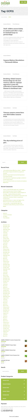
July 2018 (5, 299)
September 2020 (6, 269)
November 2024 (6, 226)
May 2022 (5, 244)
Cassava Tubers (6, 391)
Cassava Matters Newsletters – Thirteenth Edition (13, 61)
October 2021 (6, 253)
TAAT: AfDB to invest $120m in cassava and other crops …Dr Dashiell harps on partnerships (13, 31)
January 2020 (6, 276)
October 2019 (6, 281)
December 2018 (6, 291)
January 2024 (6, 238)
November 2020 (6, 266)
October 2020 (6, 267)
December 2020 (6, 264)
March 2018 (5, 305)
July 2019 (5, 282)
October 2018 (6, 295)
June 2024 (5, 234)
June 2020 (5, 272)
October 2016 (6, 328)
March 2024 (5, 237)
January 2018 (6, 308)
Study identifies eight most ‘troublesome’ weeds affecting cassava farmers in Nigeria (13, 205)
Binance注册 (5, 192)
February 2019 (6, 288)
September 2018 (6, 296)
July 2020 (5, 270)
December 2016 (6, 325)
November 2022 (6, 240)
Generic (4, 398)
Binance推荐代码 (6, 195)
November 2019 (6, 279)
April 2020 (5, 273)
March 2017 (5, 320)
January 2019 (6, 290)
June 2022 (5, 243)
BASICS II (5, 213)
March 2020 (5, 275)
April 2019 (5, 287)
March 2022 (5, 247)
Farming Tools (6, 394)
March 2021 (5, 260)
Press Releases (16, 24)
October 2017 (6, 311)
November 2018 (6, 293)
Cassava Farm (6, 380)
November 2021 (6, 252)
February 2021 (6, 261)
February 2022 (6, 249)
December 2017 (6, 310)
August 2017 (5, 313)
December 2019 (6, 278)
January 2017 (6, 323)
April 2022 (5, 246)
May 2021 (5, 258)
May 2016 (5, 336)
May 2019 (5, 285)
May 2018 (5, 302)
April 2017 (5, 319)
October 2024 (6, 227)
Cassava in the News (7, 214)
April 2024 (5, 235)
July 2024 (5, 232)
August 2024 (5, 231)
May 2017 (5, 317)
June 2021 (5, 256)
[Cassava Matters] (7, 3)
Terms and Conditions (14, 416)
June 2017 (5, 316)
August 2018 (5, 298)
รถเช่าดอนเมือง (6, 203)
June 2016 (5, 334)
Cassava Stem (6, 387)
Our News (15, 107)
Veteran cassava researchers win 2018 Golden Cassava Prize (13, 114)
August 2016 (5, 331)
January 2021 (6, 263)
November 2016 (6, 326)
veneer (4, 189)
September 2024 (6, 229)
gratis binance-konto (7, 200)
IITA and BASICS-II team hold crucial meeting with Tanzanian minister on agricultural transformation (15, 197)
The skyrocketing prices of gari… (12, 141)
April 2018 (5, 304)
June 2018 (5, 301)
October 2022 (6, 241)
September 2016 (6, 330)
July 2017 (5, 314)
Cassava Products (6, 384)
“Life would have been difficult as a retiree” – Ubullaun (14, 170)
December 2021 (6, 250)
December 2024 (6, 224)
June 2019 (5, 284)
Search (22, 371)
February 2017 (6, 322)
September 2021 (6, 255)
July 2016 (5, 333)
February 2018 (6, 307)
